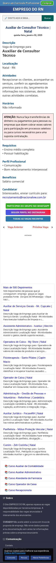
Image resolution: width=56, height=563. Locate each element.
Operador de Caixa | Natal (17, 377)
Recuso (24, 558)
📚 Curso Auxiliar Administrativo (23, 472)
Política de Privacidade (15, 553)
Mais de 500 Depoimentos (17, 287)
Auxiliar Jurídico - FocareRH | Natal (23, 413)
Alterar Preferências (41, 558)
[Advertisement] (28, 258)
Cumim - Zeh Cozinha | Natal (19, 445)
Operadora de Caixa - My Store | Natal (24, 341)
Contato (9, 545)
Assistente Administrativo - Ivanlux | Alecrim (28, 326)
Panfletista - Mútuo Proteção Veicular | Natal (28, 429)
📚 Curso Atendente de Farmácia (23, 478)
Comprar (47, 3)
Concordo (11, 558)
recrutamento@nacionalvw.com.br (24, 197)
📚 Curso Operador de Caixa (20, 484)
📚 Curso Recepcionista (18, 490)
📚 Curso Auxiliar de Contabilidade (24, 466)
